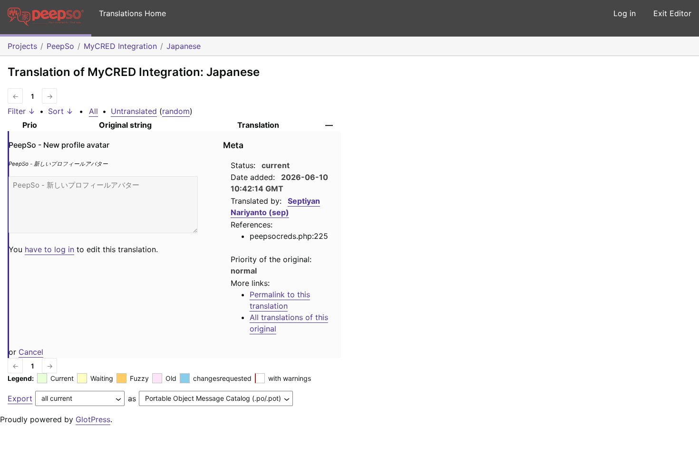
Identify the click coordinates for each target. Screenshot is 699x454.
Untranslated (134, 111)
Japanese (183, 46)
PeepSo (60, 46)
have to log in (49, 249)
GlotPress (93, 419)
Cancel (31, 352)
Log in (624, 13)
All (93, 111)
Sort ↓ (60, 111)
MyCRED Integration (120, 46)
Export (20, 398)
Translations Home (132, 13)
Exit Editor (672, 13)
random (176, 111)
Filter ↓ (21, 111)
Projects (22, 46)
